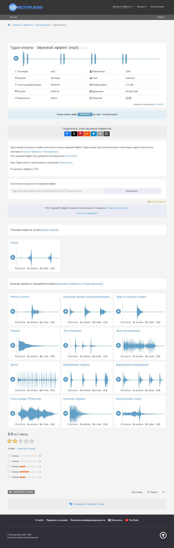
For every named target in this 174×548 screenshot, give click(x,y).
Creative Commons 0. (118, 208)
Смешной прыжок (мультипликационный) (89, 296)
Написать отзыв (26, 448)
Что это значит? (87, 213)
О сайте (39, 520)
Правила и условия (57, 520)
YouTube (134, 520)
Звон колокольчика (128, 330)
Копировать (131, 190)
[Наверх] (156, 538)
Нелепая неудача (74, 398)
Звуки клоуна (65, 162)
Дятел (14, 364)
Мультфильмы (51, 152)
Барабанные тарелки (76, 364)
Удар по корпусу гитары (131, 296)
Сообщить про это (157, 202)
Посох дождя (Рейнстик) (25, 398)
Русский (13, 17)
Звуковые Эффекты (31, 152)
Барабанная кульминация (132, 364)
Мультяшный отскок (128, 398)
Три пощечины (72, 330)
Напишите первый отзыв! (89, 504)
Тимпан (15, 330)
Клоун (14, 242)
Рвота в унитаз (19, 296)
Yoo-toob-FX (159, 104)
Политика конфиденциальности (87, 520)
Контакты (117, 520)
